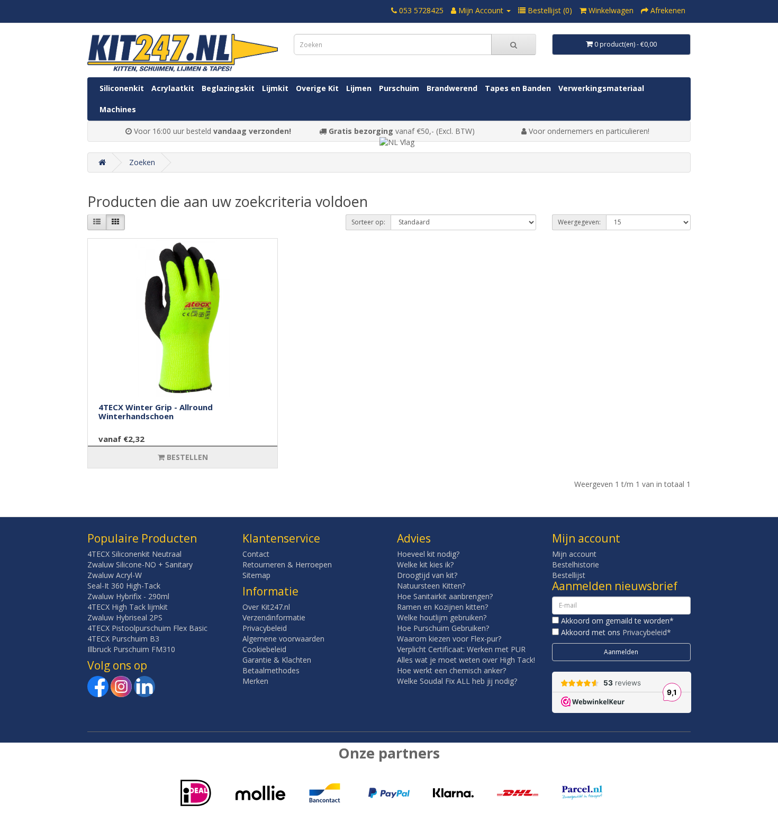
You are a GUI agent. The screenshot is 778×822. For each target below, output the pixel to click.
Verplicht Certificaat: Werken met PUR (461, 649)
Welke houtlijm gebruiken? (441, 617)
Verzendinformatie (273, 617)
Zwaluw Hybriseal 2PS (124, 617)
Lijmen (359, 88)
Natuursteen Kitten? (431, 586)
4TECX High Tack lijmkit (127, 607)
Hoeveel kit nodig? (428, 554)
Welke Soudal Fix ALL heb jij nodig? (457, 681)
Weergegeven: (579, 222)
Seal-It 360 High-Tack (123, 586)
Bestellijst (568, 575)
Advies (414, 538)
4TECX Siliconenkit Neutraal (134, 554)
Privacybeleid (264, 628)
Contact (255, 554)
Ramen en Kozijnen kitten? (442, 607)
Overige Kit (317, 88)
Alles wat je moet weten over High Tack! (466, 660)
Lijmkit (275, 88)
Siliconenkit (121, 88)
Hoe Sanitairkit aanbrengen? (445, 596)
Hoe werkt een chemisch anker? (451, 670)
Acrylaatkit (172, 88)
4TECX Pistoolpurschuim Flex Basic (147, 628)
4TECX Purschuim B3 (123, 639)
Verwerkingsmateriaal (601, 88)
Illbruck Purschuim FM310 (131, 649)
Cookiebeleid (264, 649)
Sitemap (256, 575)
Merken (255, 681)
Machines (117, 109)
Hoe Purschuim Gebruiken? (443, 628)
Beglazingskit (228, 88)
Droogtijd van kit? (427, 575)
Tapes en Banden (518, 88)
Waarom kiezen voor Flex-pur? (449, 639)
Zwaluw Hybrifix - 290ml (128, 596)
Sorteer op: (368, 222)
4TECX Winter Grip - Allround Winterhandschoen (155, 411)
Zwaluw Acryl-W (114, 575)
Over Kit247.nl (266, 607)
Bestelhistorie (575, 564)
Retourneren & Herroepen (287, 564)
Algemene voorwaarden (283, 639)
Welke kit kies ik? (425, 564)
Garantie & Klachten (276, 660)
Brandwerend (452, 88)
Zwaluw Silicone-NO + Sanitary (140, 564)
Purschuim (399, 88)
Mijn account (574, 554)
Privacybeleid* (646, 632)
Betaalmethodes (271, 670)
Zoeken (142, 162)
